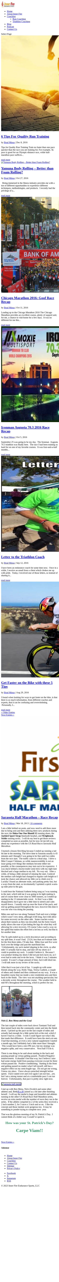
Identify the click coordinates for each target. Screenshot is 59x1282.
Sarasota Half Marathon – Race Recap (29, 817)
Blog (9, 24)
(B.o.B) (20, 1091)
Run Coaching (19, 19)
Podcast (10, 26)
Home (9, 11)
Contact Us (12, 29)
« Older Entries (8, 712)
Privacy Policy (13, 1168)
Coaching (11, 16)
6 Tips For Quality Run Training (25, 136)
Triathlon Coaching (21, 21)
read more (5, 160)
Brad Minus (9, 142)
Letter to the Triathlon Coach (23, 557)
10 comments (36, 823)
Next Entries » (7, 715)
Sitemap (10, 1166)
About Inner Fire (14, 14)
